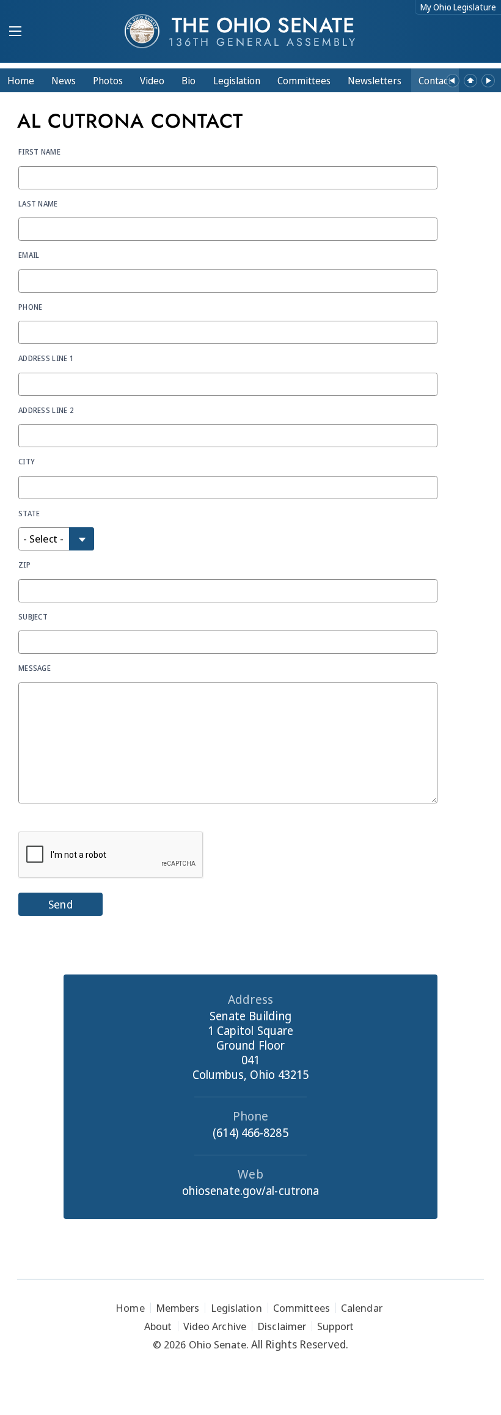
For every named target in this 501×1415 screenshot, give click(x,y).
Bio (188, 80)
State (29, 513)
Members (178, 1308)
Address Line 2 (45, 410)
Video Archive (214, 1326)
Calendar (361, 1308)
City (26, 461)
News (63, 80)
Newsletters (374, 80)
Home (20, 80)
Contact (435, 80)
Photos (108, 80)
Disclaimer (281, 1326)
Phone (30, 307)
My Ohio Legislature (458, 7)
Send (60, 904)
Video (152, 80)
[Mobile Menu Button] (15, 32)
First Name (39, 151)
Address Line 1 (45, 358)
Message (34, 668)
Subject (33, 616)
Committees (304, 80)
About (158, 1326)
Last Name (38, 203)
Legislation (236, 80)
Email (29, 255)
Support (335, 1326)
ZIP (24, 564)
